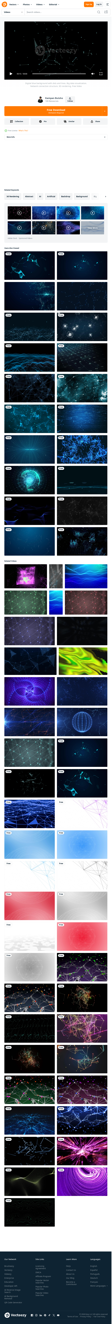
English (91, 1265)
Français (92, 1280)
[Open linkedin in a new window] (41, 1317)
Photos (26, 4)
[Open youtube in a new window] (58, 1317)
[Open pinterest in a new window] (45, 1317)
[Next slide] (101, 195)
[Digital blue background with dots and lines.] (29, 813)
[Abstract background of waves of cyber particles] (29, 509)
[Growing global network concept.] (29, 479)
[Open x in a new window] (54, 1317)
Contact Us (70, 1268)
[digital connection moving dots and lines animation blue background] (82, 387)
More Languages (96, 1285)
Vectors (12, 4)
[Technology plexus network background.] (29, 326)
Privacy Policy (86, 1317)
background (82, 195)
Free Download (56, 111)
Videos (39, 4)
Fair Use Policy (100, 1317)
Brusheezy (9, 1265)
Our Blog (69, 1276)
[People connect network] (82, 540)
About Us (69, 1272)
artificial (51, 195)
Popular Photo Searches (41, 1286)
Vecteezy (8, 1268)
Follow (70, 101)
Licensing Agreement (40, 1266)
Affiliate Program (42, 1275)
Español (91, 1268)
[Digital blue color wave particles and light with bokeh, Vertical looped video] (56, 601)
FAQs (67, 1265)
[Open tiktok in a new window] (49, 1317)
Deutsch (92, 1276)
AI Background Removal (11, 1296)
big (95, 195)
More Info (11, 136)
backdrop (65, 195)
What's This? (23, 130)
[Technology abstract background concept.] (29, 295)
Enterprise (9, 1276)
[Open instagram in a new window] (36, 1317)
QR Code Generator (9, 1302)
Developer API (10, 1284)
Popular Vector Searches (41, 1280)
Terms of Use (73, 1317)
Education (9, 1280)
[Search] (98, 12)
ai (40, 195)
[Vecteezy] (4, 4)
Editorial (53, 4)
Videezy (7, 1272)
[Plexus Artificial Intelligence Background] (82, 509)
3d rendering (13, 195)
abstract (29, 195)
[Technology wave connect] (82, 479)
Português (93, 1272)
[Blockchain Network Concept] (82, 326)
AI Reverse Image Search (12, 1289)
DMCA (38, 1271)
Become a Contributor (70, 1281)
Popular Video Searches (41, 1292)
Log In (99, 4)
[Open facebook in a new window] (32, 1317)
